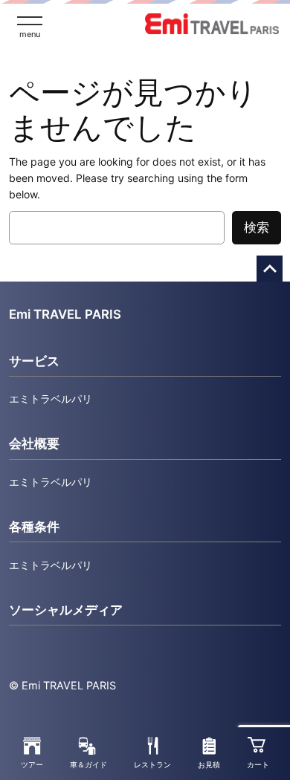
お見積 (209, 764)
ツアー (32, 764)
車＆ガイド (88, 764)
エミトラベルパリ (50, 398)
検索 (256, 227)
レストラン (152, 764)
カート (258, 764)
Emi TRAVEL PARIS (65, 314)
